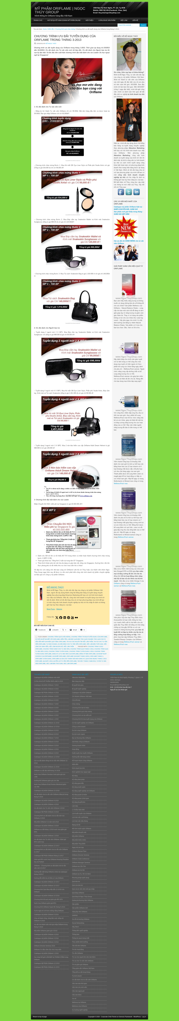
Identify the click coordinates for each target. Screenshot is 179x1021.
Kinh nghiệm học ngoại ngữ (81, 772)
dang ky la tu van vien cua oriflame (65, 654)
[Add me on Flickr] (76, 617)
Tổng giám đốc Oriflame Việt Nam (83, 968)
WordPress (137, 1017)
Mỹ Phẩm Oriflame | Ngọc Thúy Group (60, 10)
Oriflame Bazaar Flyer (79, 851)
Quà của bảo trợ (90, 639)
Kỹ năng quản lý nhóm (79, 794)
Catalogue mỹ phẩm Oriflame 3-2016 (46, 938)
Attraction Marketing (78, 677)
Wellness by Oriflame (79, 1002)
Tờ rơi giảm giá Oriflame (80, 964)
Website (59, 609)
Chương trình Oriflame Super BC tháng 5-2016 (49, 907)
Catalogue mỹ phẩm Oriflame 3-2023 (46, 696)
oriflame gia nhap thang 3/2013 (77, 656)
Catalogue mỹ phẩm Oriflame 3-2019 (46, 753)
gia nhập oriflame (59, 656)
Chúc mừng (76, 704)
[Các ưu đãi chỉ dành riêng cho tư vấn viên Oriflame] (126, 260)
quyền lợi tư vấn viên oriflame (65, 661)
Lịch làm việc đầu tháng (80, 821)
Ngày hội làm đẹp (78, 847)
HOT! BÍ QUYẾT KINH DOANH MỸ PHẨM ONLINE (62, 21)
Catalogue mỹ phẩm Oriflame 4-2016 (46, 934)
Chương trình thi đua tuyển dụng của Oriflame (89, 636)
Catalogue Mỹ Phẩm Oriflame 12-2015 (47, 963)
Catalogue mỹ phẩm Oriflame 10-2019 (46, 726)
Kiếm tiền (64, 639)
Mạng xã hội (76, 825)
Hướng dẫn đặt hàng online (81, 757)
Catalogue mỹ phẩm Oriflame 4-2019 (46, 749)
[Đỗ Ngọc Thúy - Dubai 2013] (129, 120)
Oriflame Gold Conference (80, 859)
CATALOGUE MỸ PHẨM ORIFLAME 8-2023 (48, 681)
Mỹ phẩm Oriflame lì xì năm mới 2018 (46, 822)
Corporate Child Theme (109, 1017)
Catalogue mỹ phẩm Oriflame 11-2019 (46, 723)
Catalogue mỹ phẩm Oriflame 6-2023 (46, 689)
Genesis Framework (125, 1017)
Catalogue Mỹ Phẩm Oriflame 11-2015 (46, 967)
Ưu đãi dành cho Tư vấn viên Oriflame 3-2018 (49, 808)
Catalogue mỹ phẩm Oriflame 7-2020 (46, 704)
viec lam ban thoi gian (54, 663)
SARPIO (75, 915)
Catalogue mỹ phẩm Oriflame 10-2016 (46, 895)
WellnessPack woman (125, 537)
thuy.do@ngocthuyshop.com (119, 685)
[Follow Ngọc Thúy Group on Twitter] (129, 192)
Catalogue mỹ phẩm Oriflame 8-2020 (46, 700)
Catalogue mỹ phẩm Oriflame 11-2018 (46, 767)
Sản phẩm (75, 904)
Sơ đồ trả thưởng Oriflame (80, 919)
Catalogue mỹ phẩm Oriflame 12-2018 (46, 757)
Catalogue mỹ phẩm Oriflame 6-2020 (46, 708)
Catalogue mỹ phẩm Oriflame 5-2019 (46, 745)
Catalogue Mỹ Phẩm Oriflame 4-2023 (46, 693)
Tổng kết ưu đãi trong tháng (81, 972)
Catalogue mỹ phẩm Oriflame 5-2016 (46, 914)
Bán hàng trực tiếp (78, 681)
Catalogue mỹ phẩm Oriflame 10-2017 (46, 882)
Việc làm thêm (69, 646)
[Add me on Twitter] (56, 617)
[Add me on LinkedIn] (64, 617)
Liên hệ (135, 20)
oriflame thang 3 (96, 656)
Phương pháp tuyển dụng (80, 878)
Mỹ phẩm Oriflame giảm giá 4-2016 (45, 931)
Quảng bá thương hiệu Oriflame (82, 900)
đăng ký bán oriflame (87, 654)
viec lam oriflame (70, 663)
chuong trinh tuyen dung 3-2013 (81, 651)
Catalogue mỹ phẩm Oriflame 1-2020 (46, 719)
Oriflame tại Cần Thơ (79, 866)
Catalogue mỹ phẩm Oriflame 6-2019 (46, 742)
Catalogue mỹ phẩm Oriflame (81, 693)
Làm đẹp (70, 639)
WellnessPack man (120, 483)
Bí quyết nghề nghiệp (79, 689)
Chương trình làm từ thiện (80, 708)
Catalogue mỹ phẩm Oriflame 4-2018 (46, 804)
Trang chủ (37, 20)
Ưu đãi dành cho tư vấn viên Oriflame (72, 644)
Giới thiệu (89, 20)
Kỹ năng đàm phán (78, 779)
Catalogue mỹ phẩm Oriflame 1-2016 (46, 953)
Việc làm (123, 20)
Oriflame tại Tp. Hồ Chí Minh (81, 874)
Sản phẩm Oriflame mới (80, 908)
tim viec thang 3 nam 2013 (86, 661)
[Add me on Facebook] (60, 617)
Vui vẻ (74, 998)
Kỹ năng (75, 776)
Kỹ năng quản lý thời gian (80, 798)
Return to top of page (40, 1017)
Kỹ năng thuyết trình (78, 802)
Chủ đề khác (76, 700)
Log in (144, 1017)
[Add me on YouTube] (72, 617)
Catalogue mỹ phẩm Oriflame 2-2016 (46, 942)
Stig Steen (75, 927)
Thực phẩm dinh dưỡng (80, 942)
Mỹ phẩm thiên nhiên (79, 840)
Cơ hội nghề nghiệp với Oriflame (47, 639)
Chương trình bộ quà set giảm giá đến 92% (48, 899)
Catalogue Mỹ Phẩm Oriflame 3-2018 (46, 812)
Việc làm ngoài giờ (56, 646)
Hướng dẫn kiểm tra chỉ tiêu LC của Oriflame (49, 878)
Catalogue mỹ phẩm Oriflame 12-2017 (46, 846)
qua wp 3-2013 (48, 661)
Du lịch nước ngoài (78, 734)
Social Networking (78, 923)
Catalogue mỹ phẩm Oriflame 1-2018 (46, 836)
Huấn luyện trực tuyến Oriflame (82, 753)
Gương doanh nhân (78, 745)
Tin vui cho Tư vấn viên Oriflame (82, 961)
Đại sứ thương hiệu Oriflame (81, 738)
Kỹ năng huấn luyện (78, 787)
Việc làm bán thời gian (95, 644)
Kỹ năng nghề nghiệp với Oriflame (83, 791)
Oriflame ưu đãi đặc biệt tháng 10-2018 (47, 770)
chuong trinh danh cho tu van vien (56, 649)
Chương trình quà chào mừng (59, 636)
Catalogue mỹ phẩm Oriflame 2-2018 (46, 826)
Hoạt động (75, 749)
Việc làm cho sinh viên (79, 987)
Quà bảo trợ (79, 639)
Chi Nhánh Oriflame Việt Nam (82, 696)
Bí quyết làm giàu (78, 685)
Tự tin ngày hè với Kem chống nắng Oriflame (49, 911)
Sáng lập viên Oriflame (79, 912)
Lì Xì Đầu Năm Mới (78, 810)
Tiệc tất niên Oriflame (79, 946)
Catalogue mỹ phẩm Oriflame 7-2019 (46, 738)
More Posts (51, 609)
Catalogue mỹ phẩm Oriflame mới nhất (47, 677)
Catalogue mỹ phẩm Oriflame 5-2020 (46, 711)
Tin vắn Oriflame (77, 953)
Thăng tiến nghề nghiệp (80, 930)
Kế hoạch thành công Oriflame (82, 760)
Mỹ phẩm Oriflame (78, 836)
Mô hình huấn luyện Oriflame (81, 828)
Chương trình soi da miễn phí (81, 715)
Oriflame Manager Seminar (81, 862)
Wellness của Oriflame (79, 1006)
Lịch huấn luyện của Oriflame (81, 813)
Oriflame (117, 583)
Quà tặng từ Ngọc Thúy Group (82, 896)
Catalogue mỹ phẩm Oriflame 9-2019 (46, 730)
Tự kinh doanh (51, 644)
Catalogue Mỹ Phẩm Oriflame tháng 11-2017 (49, 856)
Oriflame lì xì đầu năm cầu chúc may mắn (47, 949)
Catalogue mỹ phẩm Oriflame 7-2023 (46, 685)
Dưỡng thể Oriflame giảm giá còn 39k (46, 780)
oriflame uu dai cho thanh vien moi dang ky (68, 658)
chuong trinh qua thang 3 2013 (82, 649)
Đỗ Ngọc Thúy (51, 43)
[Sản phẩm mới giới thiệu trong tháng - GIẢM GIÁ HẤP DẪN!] (126, 239)
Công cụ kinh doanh (78, 726)
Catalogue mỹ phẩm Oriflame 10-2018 (46, 790)
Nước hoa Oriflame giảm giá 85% (45, 903)
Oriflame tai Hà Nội (78, 870)
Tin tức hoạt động (78, 949)
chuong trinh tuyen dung (59, 651)
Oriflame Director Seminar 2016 (44, 946)
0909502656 (114, 682)
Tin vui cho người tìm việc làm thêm (79, 641)
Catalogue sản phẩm (107, 20)
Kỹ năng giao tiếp (78, 783)
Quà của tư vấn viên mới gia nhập (83, 889)
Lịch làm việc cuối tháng (80, 817)
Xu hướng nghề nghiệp (80, 1010)
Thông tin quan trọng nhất (80, 938)
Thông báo (75, 934)
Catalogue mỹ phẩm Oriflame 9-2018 (46, 800)
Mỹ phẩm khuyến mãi (79, 832)
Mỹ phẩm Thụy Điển (78, 844)
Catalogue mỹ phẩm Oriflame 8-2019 (46, 734)
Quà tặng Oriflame (59, 641)
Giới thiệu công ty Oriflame (81, 742)
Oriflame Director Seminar (80, 855)
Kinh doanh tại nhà (78, 768)
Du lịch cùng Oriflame (79, 730)
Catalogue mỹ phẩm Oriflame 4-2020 (46, 715)
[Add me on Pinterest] (68, 617)
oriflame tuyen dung (43, 658)
